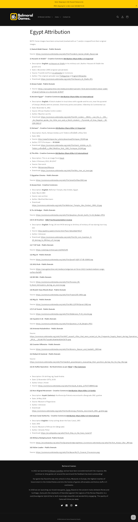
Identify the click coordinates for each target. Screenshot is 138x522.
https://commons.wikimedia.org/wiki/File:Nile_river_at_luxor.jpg (67, 170)
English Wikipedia (79, 76)
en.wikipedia (57, 73)
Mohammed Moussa (46, 167)
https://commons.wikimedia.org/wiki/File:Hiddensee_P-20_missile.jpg (64, 314)
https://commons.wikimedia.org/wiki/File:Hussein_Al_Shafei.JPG (67, 79)
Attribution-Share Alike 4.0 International (77, 97)
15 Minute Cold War (55, 471)
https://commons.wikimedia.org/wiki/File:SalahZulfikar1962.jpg (61, 180)
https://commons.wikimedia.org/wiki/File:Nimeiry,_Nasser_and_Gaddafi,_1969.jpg (68, 349)
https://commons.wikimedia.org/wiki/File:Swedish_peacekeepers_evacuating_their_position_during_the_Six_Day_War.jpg (78, 362)
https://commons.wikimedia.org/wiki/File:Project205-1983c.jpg (61, 295)
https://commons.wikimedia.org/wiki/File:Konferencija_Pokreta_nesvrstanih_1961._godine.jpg (69, 411)
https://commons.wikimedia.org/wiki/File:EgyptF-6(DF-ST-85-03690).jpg (64, 259)
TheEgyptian (64, 76)
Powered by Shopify (75, 519)
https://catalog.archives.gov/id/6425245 (52, 250)
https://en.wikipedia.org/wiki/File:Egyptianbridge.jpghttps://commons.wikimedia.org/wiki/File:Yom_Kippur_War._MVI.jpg (84, 443)
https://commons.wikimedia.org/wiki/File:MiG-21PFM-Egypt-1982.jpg (63, 304)
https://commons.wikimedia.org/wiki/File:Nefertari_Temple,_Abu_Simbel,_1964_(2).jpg (67, 205)
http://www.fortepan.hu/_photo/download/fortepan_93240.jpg (63, 139)
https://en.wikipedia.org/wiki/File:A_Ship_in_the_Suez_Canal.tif (66, 433)
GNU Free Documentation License (58, 220)
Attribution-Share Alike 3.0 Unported (78, 59)
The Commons (80, 367)
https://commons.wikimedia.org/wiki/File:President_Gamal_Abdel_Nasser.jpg (67, 54)
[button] (45, 17)
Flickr (70, 367)
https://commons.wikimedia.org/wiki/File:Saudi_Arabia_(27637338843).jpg (68, 386)
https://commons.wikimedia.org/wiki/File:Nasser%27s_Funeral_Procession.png (68, 452)
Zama (68, 490)
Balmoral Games (65, 519)
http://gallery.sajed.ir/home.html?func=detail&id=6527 (60, 231)
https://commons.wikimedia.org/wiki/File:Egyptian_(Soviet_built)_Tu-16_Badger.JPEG (70, 215)
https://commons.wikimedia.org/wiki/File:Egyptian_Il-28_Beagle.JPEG (64, 324)
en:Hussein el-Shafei (57, 63)
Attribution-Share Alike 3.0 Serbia (82, 391)
